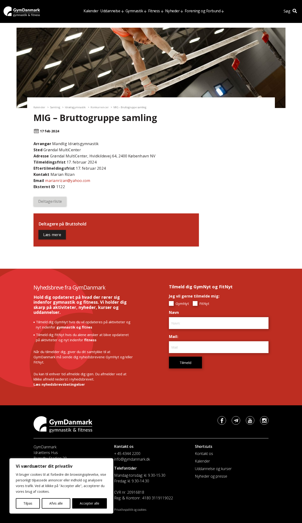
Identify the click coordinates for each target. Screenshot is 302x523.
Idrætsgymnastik (75, 107)
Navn (175, 312)
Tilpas (27, 503)
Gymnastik (134, 11)
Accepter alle (89, 503)
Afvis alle (56, 503)
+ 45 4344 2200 (127, 453)
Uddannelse (110, 11)
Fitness (154, 11)
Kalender (91, 11)
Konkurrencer (100, 107)
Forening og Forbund (202, 11)
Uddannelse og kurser (213, 468)
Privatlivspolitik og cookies (130, 510)
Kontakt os (204, 453)
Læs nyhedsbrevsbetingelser (59, 384)
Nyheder (172, 11)
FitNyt (203, 303)
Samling (55, 107)
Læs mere (52, 234)
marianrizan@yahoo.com (67, 180)
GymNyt (182, 303)
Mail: (174, 336)
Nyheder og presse (211, 476)
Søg (287, 11)
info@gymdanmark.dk (132, 459)
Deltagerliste (50, 201)
